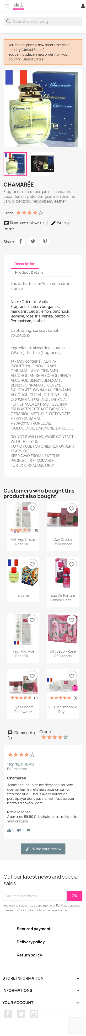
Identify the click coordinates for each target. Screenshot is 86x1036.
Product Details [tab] (29, 272)
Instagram (34, 1014)
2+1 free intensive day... (62, 709)
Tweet (33, 241)
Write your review (46, 849)
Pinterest (45, 241)
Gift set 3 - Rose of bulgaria (63, 653)
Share (20, 241)
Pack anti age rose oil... (23, 653)
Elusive (23, 595)
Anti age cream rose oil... (23, 542)
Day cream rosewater (63, 542)
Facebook (8, 1014)
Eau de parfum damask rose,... (62, 597)
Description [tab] (25, 263)
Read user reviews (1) (27, 222)
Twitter (21, 1014)
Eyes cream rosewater (23, 709)
